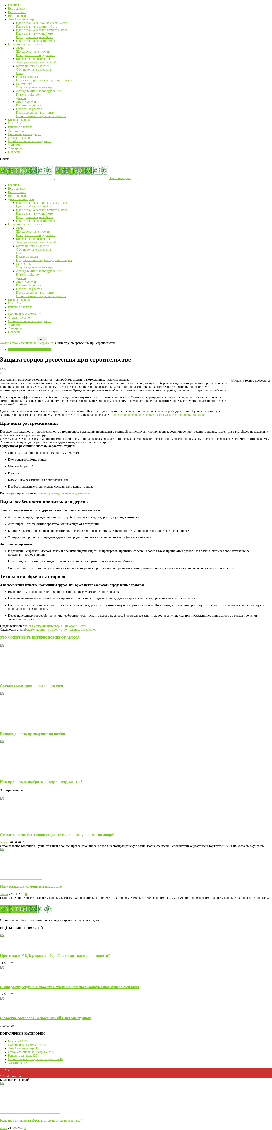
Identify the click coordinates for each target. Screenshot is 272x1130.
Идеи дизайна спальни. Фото (36, 40)
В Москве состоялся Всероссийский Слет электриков (45, 1018)
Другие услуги (26, 101)
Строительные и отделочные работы (41, 116)
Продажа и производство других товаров (44, 80)
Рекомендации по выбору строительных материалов (60, 629)
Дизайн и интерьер (21, 19)
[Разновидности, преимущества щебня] (23, 726)
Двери (20, 48)
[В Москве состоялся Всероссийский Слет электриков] (10, 1010)
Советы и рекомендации (24, 134)
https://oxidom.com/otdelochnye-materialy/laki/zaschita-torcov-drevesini (158, 414)
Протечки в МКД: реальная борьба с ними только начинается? (55, 955)
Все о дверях (16, 8)
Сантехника (24, 83)
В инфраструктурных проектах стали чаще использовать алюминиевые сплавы (69, 987)
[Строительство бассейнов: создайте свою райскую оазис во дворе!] (30, 827)
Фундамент (15, 144)
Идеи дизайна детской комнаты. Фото (42, 30)
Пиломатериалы (27, 76)
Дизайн (21, 98)
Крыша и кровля (19, 119)
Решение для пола (20, 127)
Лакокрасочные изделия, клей (36, 62)
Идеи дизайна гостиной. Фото (36, 26)
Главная (13, 5)
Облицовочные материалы (34, 69)
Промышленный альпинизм (35, 112)
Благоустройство (27, 94)
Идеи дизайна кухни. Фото (34, 33)
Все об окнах (17, 12)
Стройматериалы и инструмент (29, 141)
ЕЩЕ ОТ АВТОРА (66, 637)
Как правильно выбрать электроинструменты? (41, 782)
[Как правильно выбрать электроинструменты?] (23, 774)
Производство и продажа (25, 44)
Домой (4, 343)
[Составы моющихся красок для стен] (23, 678)
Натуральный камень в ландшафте (31, 886)
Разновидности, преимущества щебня (32, 734)
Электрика (15, 148)
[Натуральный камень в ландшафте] (21, 878)
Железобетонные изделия (33, 51)
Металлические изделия (32, 66)
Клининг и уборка (28, 105)
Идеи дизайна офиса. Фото (34, 37)
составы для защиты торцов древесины (63, 493)
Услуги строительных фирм (35, 87)
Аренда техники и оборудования (38, 91)
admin (4, 894)
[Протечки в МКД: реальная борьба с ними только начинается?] (10, 947)
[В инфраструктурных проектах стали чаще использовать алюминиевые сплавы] (10, 979)
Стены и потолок (19, 137)
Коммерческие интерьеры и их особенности (57, 626)
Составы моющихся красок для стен (31, 686)
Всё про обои (17, 15)
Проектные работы (29, 109)
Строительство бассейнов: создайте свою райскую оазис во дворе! (57, 835)
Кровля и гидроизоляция (33, 58)
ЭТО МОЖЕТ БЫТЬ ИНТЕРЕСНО (26, 637)
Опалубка (14, 123)
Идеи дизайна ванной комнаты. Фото (41, 23)
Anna (3, 842)
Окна (19, 73)
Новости (14, 152)
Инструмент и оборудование (35, 55)
